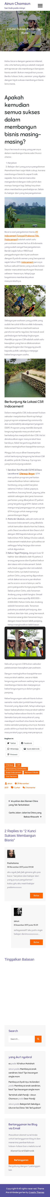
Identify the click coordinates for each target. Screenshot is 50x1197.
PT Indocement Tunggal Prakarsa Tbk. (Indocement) (22, 236)
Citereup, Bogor (27, 473)
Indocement (27, 262)
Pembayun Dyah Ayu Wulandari (24, 1082)
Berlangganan (21, 1160)
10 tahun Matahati (25, 1063)
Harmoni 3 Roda (31, 772)
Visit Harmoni (11, 776)
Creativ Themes (36, 1192)
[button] (19, 649)
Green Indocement (13, 772)
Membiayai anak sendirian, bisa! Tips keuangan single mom (23, 1073)
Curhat (17, 787)
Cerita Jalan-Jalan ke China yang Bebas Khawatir (25, 814)
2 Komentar (30, 787)
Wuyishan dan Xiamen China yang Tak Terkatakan (23, 803)
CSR (18, 765)
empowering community (16, 769)
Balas (36, 895)
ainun (9, 783)
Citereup (9, 765)
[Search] (38, 1039)
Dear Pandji (29, 1098)
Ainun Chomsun (17, 3)
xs (10, 1063)
